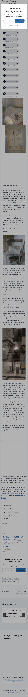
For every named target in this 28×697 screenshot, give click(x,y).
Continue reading (14, 25)
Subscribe (20, 21)
